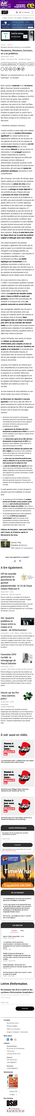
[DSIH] (17, 1103)
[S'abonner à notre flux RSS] (15, 1039)
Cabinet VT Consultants (24, 548)
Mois (22, 930)
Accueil (3, 45)
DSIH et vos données (13, 1029)
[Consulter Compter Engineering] (17, 4)
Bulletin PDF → (15, 1091)
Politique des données (10, 850)
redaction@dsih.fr (12, 1068)
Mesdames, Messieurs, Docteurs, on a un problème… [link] (16, 47)
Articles (9, 45)
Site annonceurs (12, 1060)
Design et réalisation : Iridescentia (17, 1032)
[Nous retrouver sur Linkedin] (8, 1039)
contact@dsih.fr (12, 1062)
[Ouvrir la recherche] (17, 12)
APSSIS (24, 545)
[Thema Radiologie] (17, 1110)
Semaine (14, 930)
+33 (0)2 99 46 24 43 (13, 1054)
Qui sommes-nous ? (13, 1023)
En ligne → (13, 1094)
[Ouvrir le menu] (32, 12)
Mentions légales (12, 1026)
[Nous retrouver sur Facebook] (11, 1039)
